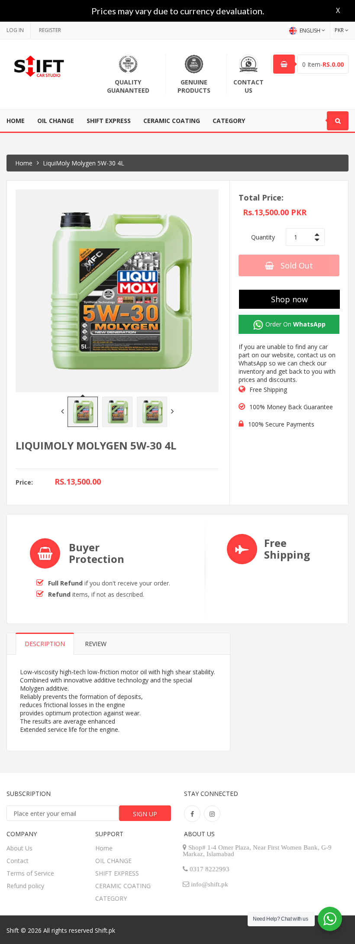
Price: (24, 482)
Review (95, 644)
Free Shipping (268, 389)
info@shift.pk (209, 884)
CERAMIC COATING (171, 120)
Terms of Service (30, 873)
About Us (19, 848)
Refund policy (25, 886)
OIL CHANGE (55, 120)
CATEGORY (229, 120)
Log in (15, 30)
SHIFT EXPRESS (109, 120)
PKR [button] (339, 30)
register (50, 30)
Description (45, 644)
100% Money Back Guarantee (291, 407)
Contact (17, 861)
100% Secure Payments (281, 424)
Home (15, 120)
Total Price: (261, 197)
